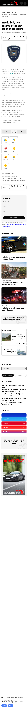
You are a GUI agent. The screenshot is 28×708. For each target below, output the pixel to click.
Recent (20, 375)
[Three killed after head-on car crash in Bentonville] (14, 270)
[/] (21, 3)
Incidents (10, 12)
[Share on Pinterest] (17, 36)
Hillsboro (20, 178)
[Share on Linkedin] (20, 36)
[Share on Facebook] (9, 36)
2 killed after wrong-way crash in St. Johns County (13, 258)
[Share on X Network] (12, 36)
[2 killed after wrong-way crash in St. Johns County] (14, 244)
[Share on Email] (23, 36)
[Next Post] (21, 350)
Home (3, 12)
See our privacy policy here (7, 700)
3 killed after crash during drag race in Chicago (12, 309)
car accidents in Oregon (9, 176)
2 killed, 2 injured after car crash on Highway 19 (18, 337)
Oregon (10, 73)
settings (16, 702)
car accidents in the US (9, 178)
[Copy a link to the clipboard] (9, 39)
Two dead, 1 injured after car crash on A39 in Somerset (13, 395)
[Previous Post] (6, 337)
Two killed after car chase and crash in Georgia (13, 399)
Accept (4, 705)
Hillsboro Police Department (10, 181)
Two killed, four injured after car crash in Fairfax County (13, 391)
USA (16, 12)
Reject (10, 705)
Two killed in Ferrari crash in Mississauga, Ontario (11, 404)
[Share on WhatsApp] (14, 36)
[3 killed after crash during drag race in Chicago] (14, 295)
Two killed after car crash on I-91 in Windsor (10, 351)
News (2, 306)
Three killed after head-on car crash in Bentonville (12, 283)
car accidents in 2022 (8, 174)
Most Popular (7, 375)
